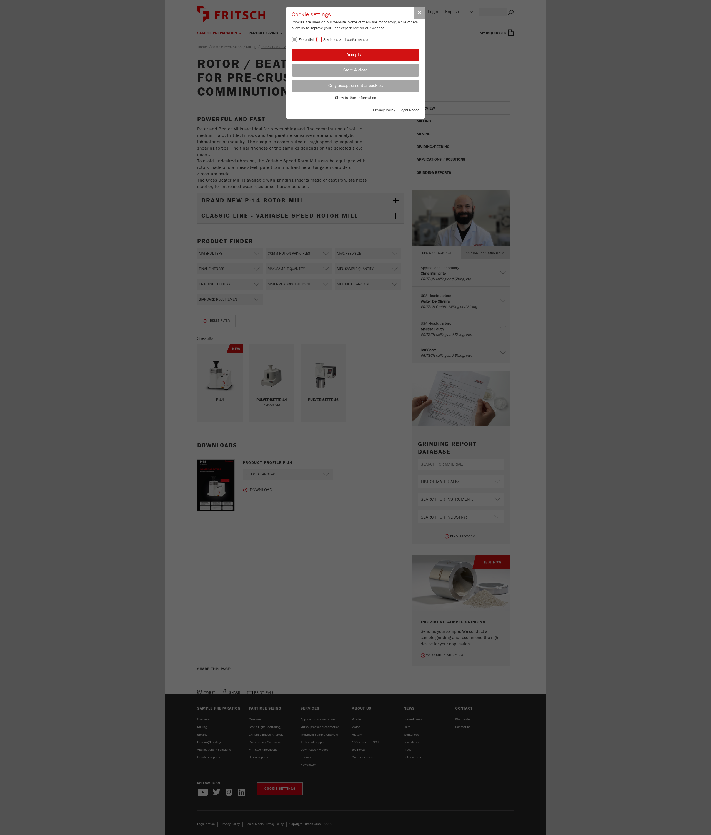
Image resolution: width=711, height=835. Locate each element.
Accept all (356, 54)
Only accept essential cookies (355, 85)
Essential (306, 40)
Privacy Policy (384, 110)
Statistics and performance (345, 40)
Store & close (355, 70)
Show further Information (355, 98)
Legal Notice (409, 110)
